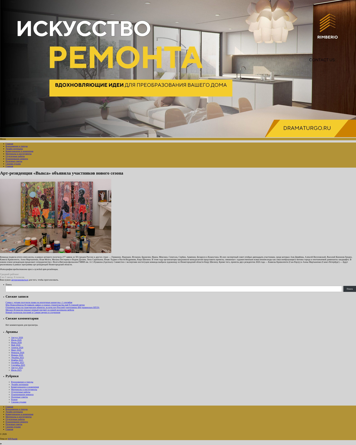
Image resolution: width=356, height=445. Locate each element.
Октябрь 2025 (17, 362)
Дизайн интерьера (14, 149)
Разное (14, 399)
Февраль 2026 (17, 352)
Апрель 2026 (17, 347)
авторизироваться (19, 280)
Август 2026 (17, 337)
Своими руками (13, 164)
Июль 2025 (16, 370)
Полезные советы (14, 161)
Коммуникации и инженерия (19, 151)
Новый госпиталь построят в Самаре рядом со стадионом (33, 312)
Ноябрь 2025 (17, 360)
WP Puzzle (12, 439)
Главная (9, 144)
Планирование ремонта (17, 159)
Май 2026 (15, 345)
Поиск (9, 284)
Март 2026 (16, 350)
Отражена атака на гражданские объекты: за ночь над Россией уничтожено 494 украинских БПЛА (52, 307)
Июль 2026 (16, 340)
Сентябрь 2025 (18, 365)
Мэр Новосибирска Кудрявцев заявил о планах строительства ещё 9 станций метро (45, 305)
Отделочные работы (15, 156)
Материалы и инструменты (19, 154)
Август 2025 (17, 367)
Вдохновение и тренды (17, 146)
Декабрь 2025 (17, 357)
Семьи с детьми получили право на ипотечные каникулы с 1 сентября (39, 302)
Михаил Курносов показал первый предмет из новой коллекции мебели (40, 310)
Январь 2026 (17, 355)
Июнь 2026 (16, 342)
